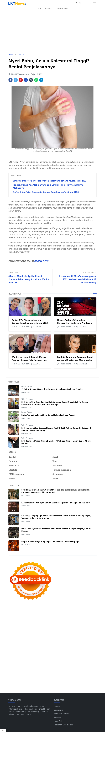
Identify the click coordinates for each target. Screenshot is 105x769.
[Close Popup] (3, 730)
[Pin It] (21, 80)
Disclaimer (58, 710)
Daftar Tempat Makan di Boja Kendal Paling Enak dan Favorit (48, 415)
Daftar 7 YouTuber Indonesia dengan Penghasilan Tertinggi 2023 (46, 192)
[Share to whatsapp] (36, 80)
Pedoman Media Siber (63, 725)
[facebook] (76, 3)
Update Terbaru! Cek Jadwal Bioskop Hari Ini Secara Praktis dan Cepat (75, 323)
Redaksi (57, 717)
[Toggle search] (90, 3)
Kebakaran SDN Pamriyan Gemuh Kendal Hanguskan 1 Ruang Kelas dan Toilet (55, 503)
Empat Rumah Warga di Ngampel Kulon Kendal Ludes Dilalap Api (50, 541)
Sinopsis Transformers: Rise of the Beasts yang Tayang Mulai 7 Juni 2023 (49, 180)
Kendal (24, 386)
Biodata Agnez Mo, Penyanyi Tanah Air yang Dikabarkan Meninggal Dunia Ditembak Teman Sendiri (75, 360)
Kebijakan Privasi (61, 713)
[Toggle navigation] (94, 3)
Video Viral (48, 8)
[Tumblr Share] (31, 80)
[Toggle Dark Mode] (85, 3)
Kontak (57, 706)
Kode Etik (58, 721)
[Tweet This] (16, 80)
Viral (39, 8)
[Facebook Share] (10, 80)
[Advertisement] (52, 32)
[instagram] (80, 3)
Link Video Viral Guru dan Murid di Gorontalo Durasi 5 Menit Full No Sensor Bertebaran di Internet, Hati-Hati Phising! (54, 403)
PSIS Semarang (61, 8)
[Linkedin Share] (26, 80)
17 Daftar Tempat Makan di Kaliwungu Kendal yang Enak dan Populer (52, 389)
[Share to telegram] (41, 80)
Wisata (29, 386)
